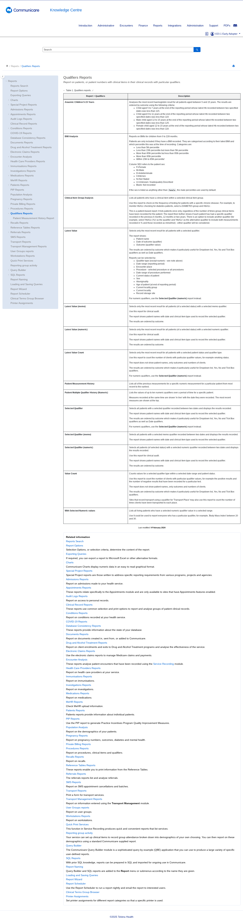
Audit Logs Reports (21, 118)
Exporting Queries (20, 95)
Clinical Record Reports (23, 123)
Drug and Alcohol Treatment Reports (31, 147)
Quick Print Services (21, 260)
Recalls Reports (19, 222)
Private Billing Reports (22, 204)
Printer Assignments (21, 303)
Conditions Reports (21, 128)
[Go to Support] (212, 33)
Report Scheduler (20, 293)
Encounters (126, 25)
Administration (195, 25)
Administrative (106, 25)
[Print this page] (234, 66)
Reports (157, 25)
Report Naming (19, 279)
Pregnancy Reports (21, 199)
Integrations (174, 25)
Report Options (19, 90)
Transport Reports (20, 241)
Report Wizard (18, 289)
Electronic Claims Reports (24, 151)
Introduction (85, 25)
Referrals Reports (20, 232)
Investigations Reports (23, 170)
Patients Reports (19, 184)
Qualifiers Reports (31, 66)
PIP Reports (17, 189)
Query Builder (18, 270)
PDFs (227, 25)
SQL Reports (17, 274)
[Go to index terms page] (237, 26)
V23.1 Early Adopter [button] (226, 33)
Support (213, 25)
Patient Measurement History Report (33, 218)
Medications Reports (22, 175)
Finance (143, 25)
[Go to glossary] (207, 33)
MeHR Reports (18, 180)
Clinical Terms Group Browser (27, 298)
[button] (6, 81)
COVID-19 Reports (21, 133)
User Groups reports (22, 251)
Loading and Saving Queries (26, 284)
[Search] (197, 49)
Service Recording (163, 663)
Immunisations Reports (23, 166)
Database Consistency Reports (27, 137)
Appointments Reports (23, 114)
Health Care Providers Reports (27, 161)
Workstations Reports (22, 255)
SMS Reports (17, 237)
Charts (14, 100)
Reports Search (19, 85)
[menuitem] (85, 25)
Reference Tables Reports (25, 227)
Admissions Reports (21, 109)
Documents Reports (21, 142)
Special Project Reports (23, 104)
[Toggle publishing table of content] (3, 76)
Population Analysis (21, 194)
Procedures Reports (21, 208)
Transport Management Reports (28, 246)
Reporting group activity (23, 265)
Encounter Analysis (21, 156)
